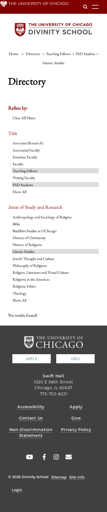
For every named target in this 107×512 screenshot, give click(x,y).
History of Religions (27, 244)
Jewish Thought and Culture (33, 258)
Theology (19, 293)
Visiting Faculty (24, 177)
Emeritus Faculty (25, 157)
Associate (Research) (28, 142)
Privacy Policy (76, 429)
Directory (33, 53)
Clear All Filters (24, 117)
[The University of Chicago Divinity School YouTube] (28, 457)
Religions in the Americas (31, 279)
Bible (16, 223)
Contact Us (31, 418)
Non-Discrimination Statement (31, 432)
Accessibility (30, 406)
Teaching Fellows (25, 170)
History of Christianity (29, 237)
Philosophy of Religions (30, 265)
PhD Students (23, 184)
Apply (31, 358)
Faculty (18, 163)
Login (17, 489)
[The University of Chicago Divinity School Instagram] (54, 457)
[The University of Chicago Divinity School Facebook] (41, 457)
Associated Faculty (26, 150)
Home (13, 53)
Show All (19, 191)
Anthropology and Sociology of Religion (42, 217)
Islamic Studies (24, 251)
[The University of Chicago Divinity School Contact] (67, 457)
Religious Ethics (24, 286)
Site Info (77, 477)
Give (75, 358)
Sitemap (59, 477)
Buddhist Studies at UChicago (35, 230)
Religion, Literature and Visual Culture (41, 272)
